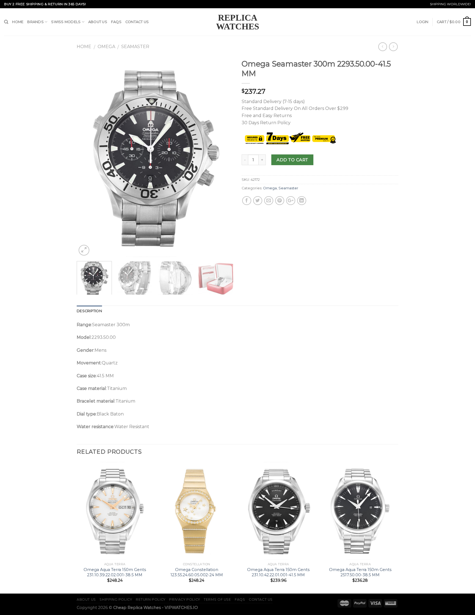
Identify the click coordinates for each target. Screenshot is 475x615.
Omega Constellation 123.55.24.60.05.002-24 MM (196, 572)
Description (89, 311)
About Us (97, 22)
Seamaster (135, 46)
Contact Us (137, 22)
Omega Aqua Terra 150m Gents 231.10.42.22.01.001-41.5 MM (278, 572)
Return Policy (150, 599)
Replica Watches (237, 22)
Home (17, 22)
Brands (35, 22)
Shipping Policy (116, 599)
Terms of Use (217, 599)
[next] (223, 156)
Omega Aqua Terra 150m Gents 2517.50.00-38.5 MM (360, 572)
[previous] (87, 156)
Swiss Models (66, 22)
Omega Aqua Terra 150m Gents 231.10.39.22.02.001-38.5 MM (115, 572)
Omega (106, 46)
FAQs (116, 22)
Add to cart (292, 159)
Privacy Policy (184, 599)
